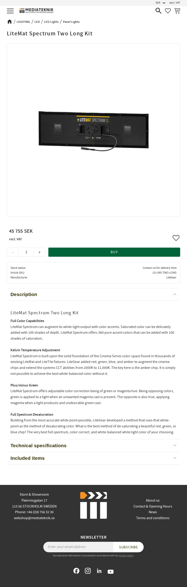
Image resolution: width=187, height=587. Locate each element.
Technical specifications (38, 445)
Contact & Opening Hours (152, 506)
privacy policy (126, 555)
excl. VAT (174, 3)
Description (23, 294)
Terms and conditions (152, 518)
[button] (11, 11)
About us (153, 500)
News (153, 512)
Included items (27, 458)
